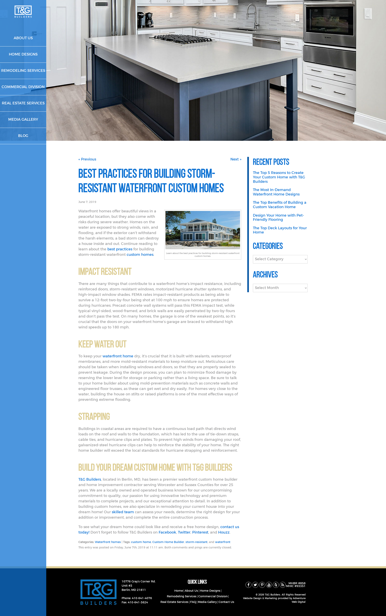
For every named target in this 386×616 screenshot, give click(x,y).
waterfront (222, 542)
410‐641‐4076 (142, 598)
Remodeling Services (181, 596)
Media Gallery (207, 602)
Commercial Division (213, 596)
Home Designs (210, 590)
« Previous (87, 159)
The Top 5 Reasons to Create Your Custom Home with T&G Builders (279, 177)
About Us (191, 590)
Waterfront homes (108, 542)
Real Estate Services (174, 602)
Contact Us (226, 602)
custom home (141, 542)
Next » (235, 159)
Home (178, 590)
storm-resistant (196, 542)
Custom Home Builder (168, 542)
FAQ (193, 602)
